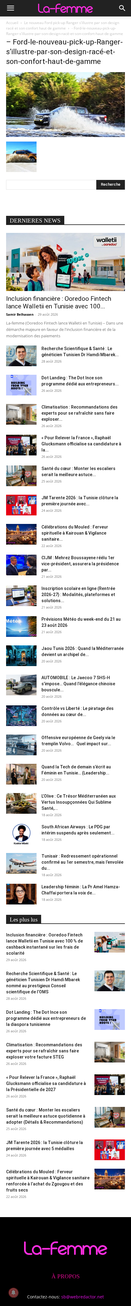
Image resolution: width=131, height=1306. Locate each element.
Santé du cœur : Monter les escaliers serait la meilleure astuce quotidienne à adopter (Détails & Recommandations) (45, 1116)
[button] (10, 8)
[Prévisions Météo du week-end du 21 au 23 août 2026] (21, 626)
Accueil (12, 22)
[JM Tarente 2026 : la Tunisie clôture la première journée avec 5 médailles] (21, 505)
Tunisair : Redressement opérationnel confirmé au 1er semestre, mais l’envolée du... (82, 862)
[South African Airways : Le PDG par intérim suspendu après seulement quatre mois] (21, 834)
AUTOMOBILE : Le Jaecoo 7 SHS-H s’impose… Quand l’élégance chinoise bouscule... (78, 683)
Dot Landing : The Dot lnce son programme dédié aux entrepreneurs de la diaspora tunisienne (46, 1018)
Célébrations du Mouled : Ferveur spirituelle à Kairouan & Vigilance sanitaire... (74, 533)
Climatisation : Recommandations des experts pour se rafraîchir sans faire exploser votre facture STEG (44, 1050)
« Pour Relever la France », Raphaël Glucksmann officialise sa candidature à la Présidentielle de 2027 (46, 1083)
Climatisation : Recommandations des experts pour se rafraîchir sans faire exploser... (79, 413)
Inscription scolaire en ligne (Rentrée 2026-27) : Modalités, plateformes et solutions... (78, 594)
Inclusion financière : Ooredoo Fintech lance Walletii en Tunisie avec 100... (58, 302)
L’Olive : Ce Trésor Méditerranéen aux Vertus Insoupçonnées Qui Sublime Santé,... (78, 802)
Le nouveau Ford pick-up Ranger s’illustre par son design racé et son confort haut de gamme (62, 25)
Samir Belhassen (20, 314)
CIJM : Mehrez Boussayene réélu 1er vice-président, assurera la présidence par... (80, 563)
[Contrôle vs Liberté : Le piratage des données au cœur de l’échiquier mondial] (21, 715)
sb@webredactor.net (82, 1297)
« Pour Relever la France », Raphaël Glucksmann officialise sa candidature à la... (81, 443)
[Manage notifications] (13, 1292)
